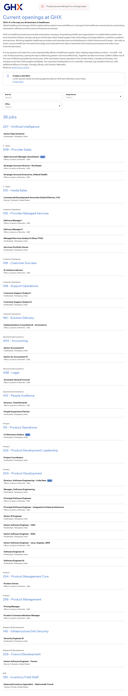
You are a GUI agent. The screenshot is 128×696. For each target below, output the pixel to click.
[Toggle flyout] (120, 96)
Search (8, 94)
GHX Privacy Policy (20, 67)
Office (7, 104)
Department (71, 94)
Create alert (18, 82)
